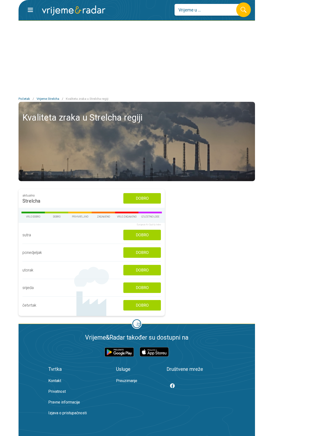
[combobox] (209, 10)
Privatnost (57, 391)
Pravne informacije (64, 402)
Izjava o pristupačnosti (67, 413)
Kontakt (54, 380)
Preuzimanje (126, 380)
